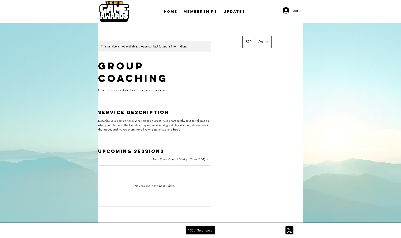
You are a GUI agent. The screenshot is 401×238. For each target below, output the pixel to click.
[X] (289, 230)
